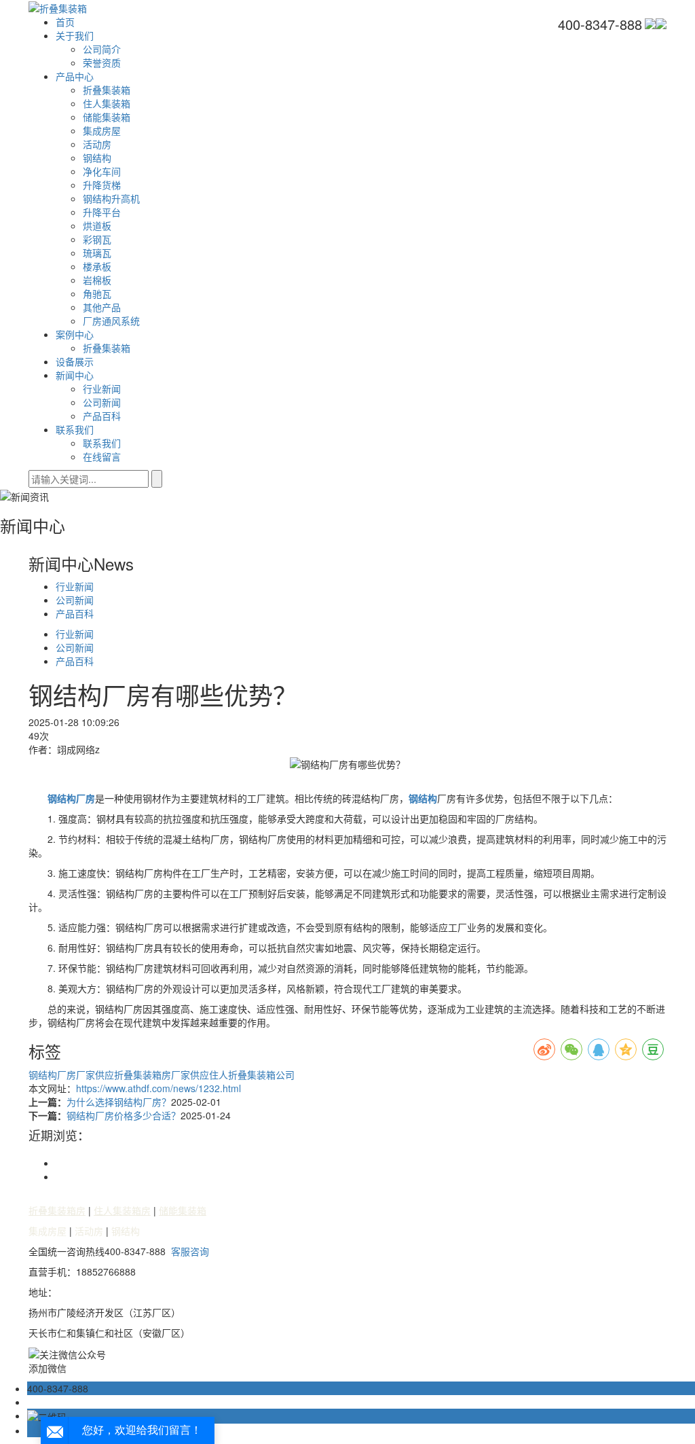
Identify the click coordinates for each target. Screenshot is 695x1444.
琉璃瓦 (97, 252)
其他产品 (102, 307)
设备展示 (75, 361)
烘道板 (97, 225)
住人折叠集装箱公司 (252, 1074)
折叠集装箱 (106, 89)
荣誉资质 (102, 62)
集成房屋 (102, 130)
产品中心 (75, 76)
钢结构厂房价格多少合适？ (124, 1115)
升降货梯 (102, 185)
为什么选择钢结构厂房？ (119, 1101)
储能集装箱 (106, 117)
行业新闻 (102, 388)
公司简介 (102, 49)
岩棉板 (97, 280)
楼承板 (97, 266)
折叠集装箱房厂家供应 (161, 1074)
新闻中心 (75, 375)
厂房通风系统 (111, 320)
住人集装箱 (106, 103)
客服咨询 (190, 1251)
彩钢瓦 (97, 239)
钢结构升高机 (111, 198)
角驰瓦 (97, 293)
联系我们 (75, 429)
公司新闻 (102, 402)
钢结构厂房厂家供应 (71, 1074)
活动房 (97, 144)
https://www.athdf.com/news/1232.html (158, 1088)
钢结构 (97, 157)
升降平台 (102, 212)
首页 (65, 22)
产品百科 (102, 415)
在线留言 (102, 456)
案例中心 (75, 334)
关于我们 (75, 35)
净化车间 (102, 171)
